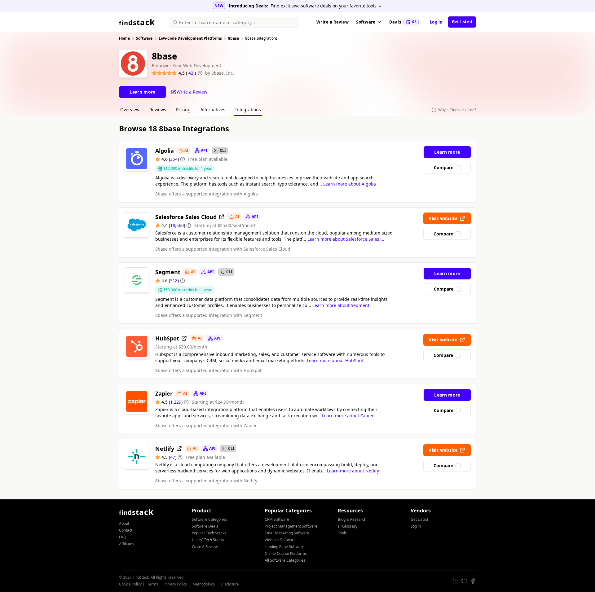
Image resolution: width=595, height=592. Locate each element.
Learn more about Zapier (348, 416)
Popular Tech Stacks (209, 533)
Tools (342, 533)
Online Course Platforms (286, 553)
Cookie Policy (130, 584)
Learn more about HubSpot (335, 360)
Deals (402, 22)
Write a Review (332, 22)
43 (191, 73)
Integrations (248, 109)
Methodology (203, 584)
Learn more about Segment (340, 305)
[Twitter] (464, 581)
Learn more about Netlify (353, 471)
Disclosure (230, 584)
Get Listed (419, 519)
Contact (125, 530)
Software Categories (209, 519)
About (124, 523)
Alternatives (213, 109)
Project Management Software (291, 526)
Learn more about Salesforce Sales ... (345, 239)
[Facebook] (473, 581)
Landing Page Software (284, 546)
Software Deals (205, 526)
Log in (436, 22)
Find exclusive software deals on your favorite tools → (326, 6)
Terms (152, 584)
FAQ (122, 537)
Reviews (157, 109)
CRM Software (277, 519)
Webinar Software (280, 539)
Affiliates (126, 543)
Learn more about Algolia (349, 184)
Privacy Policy (175, 584)
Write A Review (205, 546)
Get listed (462, 21)
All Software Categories (285, 560)
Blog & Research (352, 519)
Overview (129, 109)
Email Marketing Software (287, 533)
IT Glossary (347, 526)
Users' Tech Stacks (208, 539)
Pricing (183, 109)
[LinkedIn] (455, 581)
